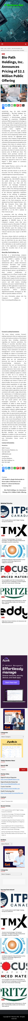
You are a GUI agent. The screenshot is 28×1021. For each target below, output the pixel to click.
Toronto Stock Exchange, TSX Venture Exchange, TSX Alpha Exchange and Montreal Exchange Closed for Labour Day (13, 540)
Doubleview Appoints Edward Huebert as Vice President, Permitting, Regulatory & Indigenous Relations (13, 561)
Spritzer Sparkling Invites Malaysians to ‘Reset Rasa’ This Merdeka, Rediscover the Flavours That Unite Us (14, 602)
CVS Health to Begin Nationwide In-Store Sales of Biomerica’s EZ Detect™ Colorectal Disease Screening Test (13, 481)
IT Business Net (13, 5)
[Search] (26, 44)
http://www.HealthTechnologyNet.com (12, 793)
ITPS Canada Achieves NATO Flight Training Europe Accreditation (12, 810)
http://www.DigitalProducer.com (10, 779)
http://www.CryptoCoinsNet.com (10, 788)
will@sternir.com (6, 454)
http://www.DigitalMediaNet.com (10, 784)
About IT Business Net (7, 801)
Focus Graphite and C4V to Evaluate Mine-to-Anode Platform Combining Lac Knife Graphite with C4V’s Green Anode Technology (14, 581)
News (3, 54)
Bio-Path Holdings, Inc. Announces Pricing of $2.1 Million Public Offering (14, 490)
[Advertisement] (14, 24)
